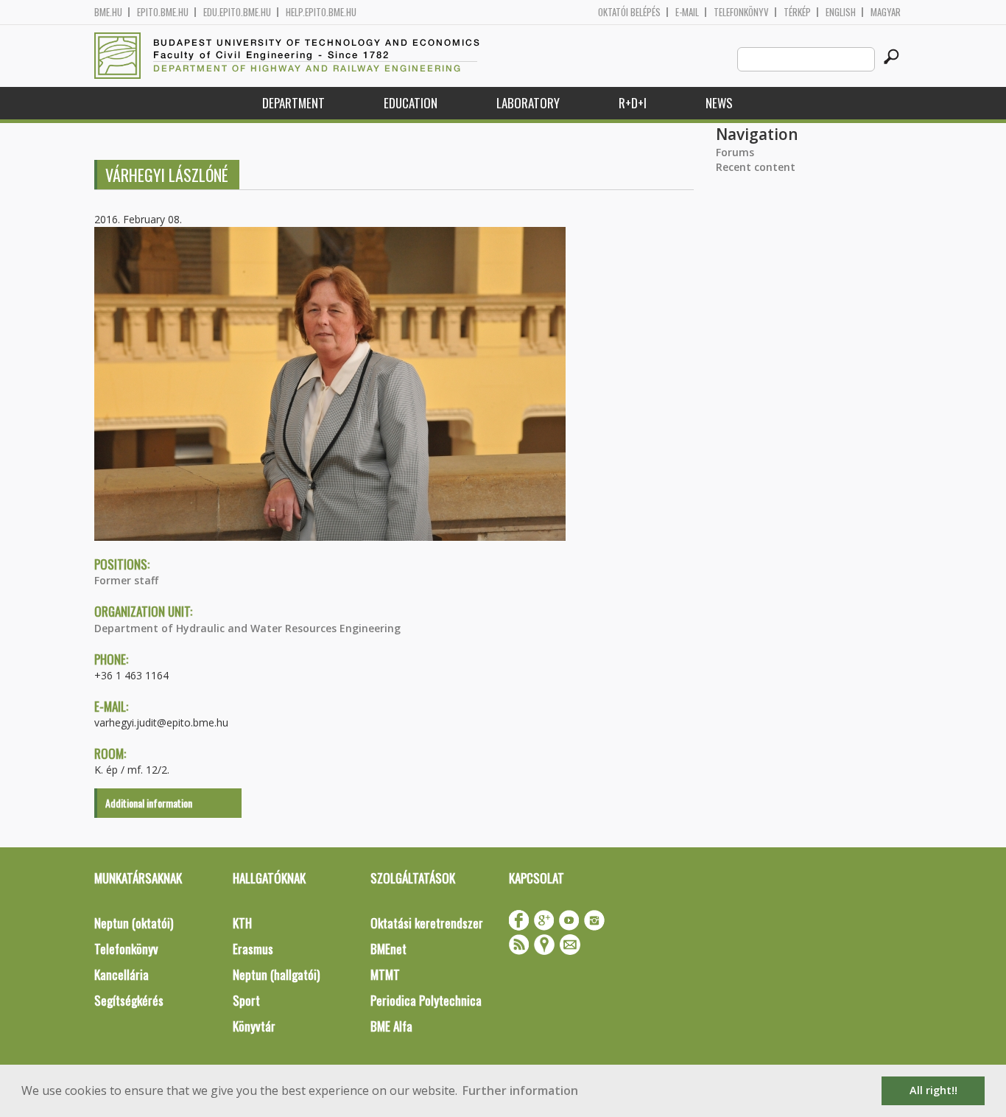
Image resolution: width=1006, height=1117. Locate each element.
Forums (735, 152)
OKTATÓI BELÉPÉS (629, 12)
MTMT (385, 974)
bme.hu (108, 12)
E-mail (687, 12)
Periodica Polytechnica (426, 1000)
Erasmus (253, 948)
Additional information (148, 802)
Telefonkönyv (741, 12)
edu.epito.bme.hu (237, 12)
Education (410, 103)
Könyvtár (254, 1026)
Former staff (126, 580)
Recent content (755, 167)
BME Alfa (391, 1026)
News (719, 103)
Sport (246, 1000)
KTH (242, 923)
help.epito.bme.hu (321, 12)
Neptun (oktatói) (133, 923)
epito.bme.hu (163, 12)
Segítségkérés (128, 1000)
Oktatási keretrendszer (426, 923)
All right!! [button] (933, 1090)
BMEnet (388, 948)
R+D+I (633, 103)
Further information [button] (520, 1090)
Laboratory (528, 103)
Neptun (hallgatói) (276, 974)
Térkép (797, 12)
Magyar (885, 12)
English (841, 12)
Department (293, 103)
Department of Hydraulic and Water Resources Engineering (247, 628)
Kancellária (121, 974)
